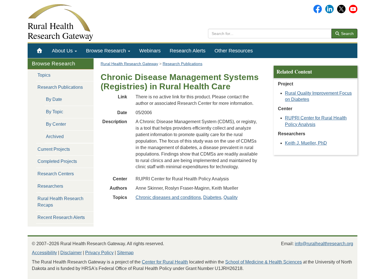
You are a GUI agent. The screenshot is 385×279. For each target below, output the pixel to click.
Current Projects (53, 149)
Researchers (50, 186)
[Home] (39, 50)
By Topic (54, 111)
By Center (56, 124)
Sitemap (125, 252)
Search (347, 33)
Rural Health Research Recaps (60, 201)
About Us (63, 51)
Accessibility (44, 252)
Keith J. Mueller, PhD (306, 143)
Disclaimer (71, 252)
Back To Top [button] (366, 272)
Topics (43, 75)
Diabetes (212, 197)
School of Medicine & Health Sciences (263, 262)
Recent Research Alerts (61, 217)
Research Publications (60, 87)
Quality (231, 197)
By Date (54, 99)
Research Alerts (187, 51)
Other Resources (233, 51)
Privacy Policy (99, 252)
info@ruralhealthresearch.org (324, 243)
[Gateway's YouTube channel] (353, 8)
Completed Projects (57, 161)
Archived (55, 136)
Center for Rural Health (165, 262)
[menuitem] (39, 50)
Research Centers (55, 173)
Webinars (150, 51)
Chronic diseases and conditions (168, 197)
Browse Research (106, 51)
